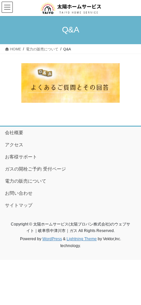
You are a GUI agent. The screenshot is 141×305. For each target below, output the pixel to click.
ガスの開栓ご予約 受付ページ (35, 168)
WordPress (52, 239)
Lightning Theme (82, 239)
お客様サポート (21, 156)
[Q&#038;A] (70, 83)
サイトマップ (18, 205)
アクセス (14, 144)
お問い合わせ (18, 193)
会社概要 (14, 132)
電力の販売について (25, 181)
